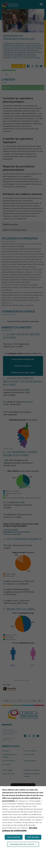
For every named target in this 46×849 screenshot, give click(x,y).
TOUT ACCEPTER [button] (13, 837)
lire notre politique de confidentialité (19, 829)
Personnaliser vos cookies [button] (22, 844)
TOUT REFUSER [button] (33, 837)
